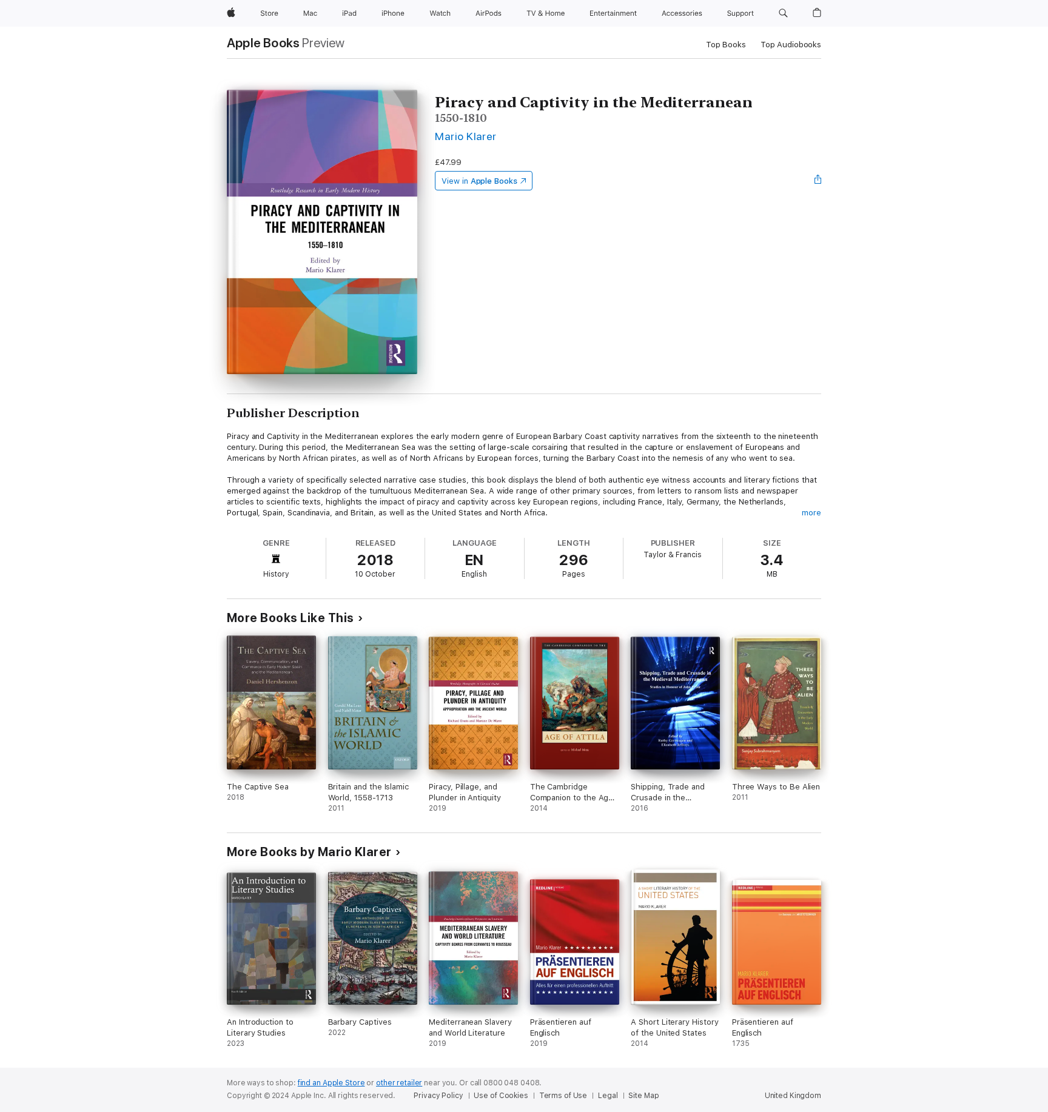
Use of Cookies (501, 1095)
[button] (783, 13)
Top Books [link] (726, 44)
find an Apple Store (331, 1083)
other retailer (399, 1083)
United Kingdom (793, 1095)
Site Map (643, 1095)
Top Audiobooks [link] (791, 44)
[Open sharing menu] (818, 181)
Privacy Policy (438, 1095)
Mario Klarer (466, 136)
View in (479, 181)
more (811, 512)
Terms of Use (563, 1095)
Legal (607, 1095)
